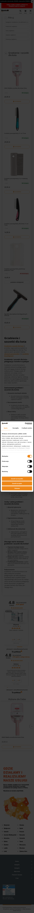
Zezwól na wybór (17, 483)
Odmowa (17, 488)
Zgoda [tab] (6, 428)
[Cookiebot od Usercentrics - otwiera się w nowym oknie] (25, 424)
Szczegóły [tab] (16, 428)
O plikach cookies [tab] (27, 428)
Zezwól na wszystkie (17, 478)
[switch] (29, 461)
